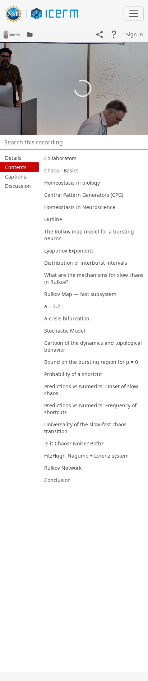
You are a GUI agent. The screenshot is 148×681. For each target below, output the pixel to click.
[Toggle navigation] (134, 13)
